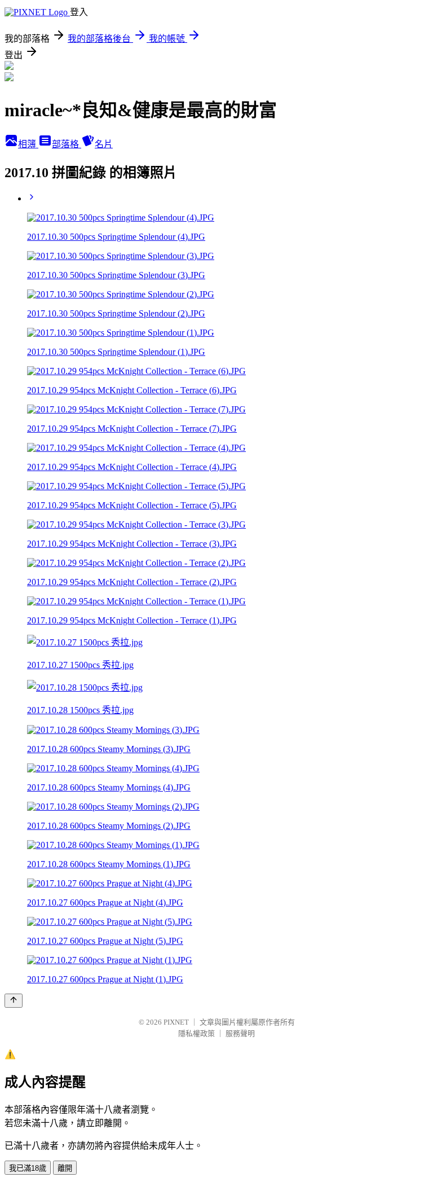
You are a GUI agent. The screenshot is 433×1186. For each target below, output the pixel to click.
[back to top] (14, 1001)
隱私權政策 (196, 1033)
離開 (65, 1168)
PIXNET (176, 1022)
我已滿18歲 (27, 1168)
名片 (104, 144)
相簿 (28, 144)
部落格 (66, 144)
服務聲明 (240, 1033)
